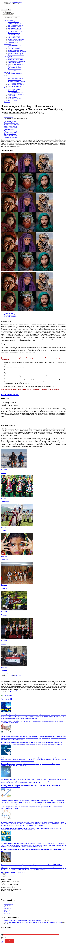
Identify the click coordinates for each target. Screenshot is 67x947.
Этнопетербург (8, 20)
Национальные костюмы (15, 73)
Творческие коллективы (15, 29)
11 (17, 675)
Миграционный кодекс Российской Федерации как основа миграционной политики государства (33, 922)
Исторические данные (10, 316)
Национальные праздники (15, 25)
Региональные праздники (15, 83)
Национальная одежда (14, 26)
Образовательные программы (16, 61)
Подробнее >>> (12, 691)
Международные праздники (16, 84)
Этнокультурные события (15, 78)
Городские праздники (14, 80)
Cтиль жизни (12, 95)
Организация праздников (15, 59)
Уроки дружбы (12, 70)
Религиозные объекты (14, 48)
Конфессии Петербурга (14, 23)
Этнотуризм (7, 44)
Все (20, 675)
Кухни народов (12, 97)
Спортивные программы (15, 67)
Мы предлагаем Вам (10, 315)
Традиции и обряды (13, 66)
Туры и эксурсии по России (16, 55)
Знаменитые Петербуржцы (16, 39)
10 (16, 675)
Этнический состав (13, 22)
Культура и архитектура (15, 40)
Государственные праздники (16, 81)
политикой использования (32, 937)
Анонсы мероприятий (14, 89)
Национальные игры (14, 33)
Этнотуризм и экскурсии (15, 64)
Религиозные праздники (15, 86)
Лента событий (12, 91)
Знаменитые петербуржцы (15, 50)
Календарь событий (13, 77)
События (7, 75)
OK (9, 940)
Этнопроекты (8, 56)
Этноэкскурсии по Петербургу (17, 51)
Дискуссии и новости (14, 98)
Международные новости (15, 92)
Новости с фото (12, 100)
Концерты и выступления (15, 58)
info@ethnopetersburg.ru (15, 2)
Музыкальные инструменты (16, 31)
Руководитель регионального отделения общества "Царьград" (23, 920)
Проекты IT (6, 699)
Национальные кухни (14, 28)
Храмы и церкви (13, 42)
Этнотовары (8, 72)
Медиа (6, 87)
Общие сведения (9, 313)
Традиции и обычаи (14, 34)
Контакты (7, 102)
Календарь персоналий (14, 45)
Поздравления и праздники (16, 94)
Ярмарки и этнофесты (14, 37)
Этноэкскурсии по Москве (16, 53)
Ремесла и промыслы (14, 36)
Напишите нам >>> (10, 394)
